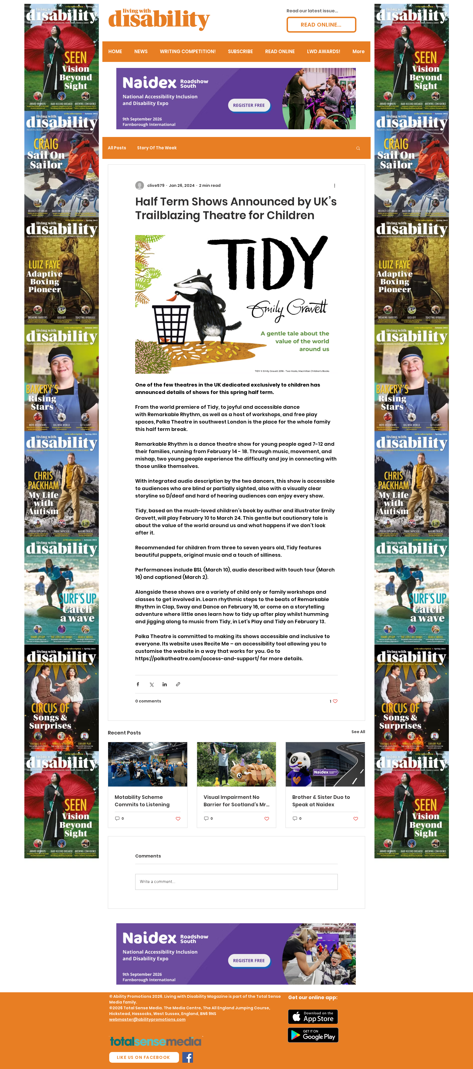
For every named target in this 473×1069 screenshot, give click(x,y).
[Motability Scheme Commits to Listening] (147, 764)
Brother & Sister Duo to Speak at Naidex (321, 801)
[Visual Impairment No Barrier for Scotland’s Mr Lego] (236, 764)
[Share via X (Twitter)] (151, 684)
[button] (358, 148)
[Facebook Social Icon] (187, 1057)
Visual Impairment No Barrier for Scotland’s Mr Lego (235, 801)
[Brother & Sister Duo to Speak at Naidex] (325, 764)
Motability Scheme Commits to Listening (142, 801)
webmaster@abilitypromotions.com (147, 1019)
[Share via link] (178, 684)
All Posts (117, 147)
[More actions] (334, 185)
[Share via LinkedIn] (164, 684)
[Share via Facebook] (137, 684)
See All (358, 731)
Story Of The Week (157, 147)
